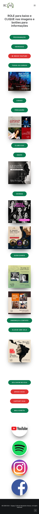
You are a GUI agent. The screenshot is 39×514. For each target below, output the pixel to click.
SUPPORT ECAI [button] (19, 401)
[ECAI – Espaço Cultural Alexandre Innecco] (8, 5)
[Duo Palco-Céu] (19, 81)
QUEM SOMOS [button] (19, 255)
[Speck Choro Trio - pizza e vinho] (19, 302)
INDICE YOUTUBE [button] (20, 56)
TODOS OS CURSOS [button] (19, 65)
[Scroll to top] (35, 510)
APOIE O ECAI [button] (19, 392)
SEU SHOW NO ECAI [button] (19, 382)
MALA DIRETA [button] (19, 410)
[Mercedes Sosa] (19, 351)
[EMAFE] (19, 237)
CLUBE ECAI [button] (19, 145)
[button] (34, 5)
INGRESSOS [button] (19, 46)
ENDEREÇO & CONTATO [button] (19, 320)
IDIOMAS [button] (19, 194)
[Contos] (19, 276)
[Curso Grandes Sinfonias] (19, 172)
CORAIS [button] (19, 100)
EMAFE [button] (19, 155)
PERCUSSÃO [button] (19, 110)
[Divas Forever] (19, 211)
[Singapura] (19, 127)
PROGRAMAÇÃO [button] (19, 37)
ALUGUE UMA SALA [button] (19, 330)
